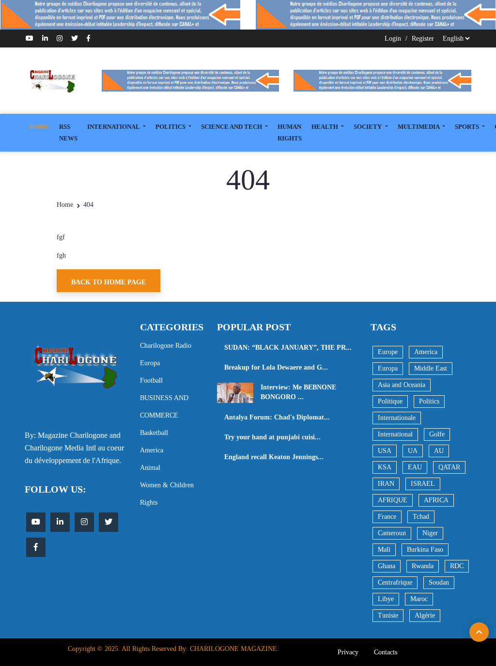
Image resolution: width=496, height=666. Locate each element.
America (425, 352)
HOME (39, 126)
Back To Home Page (108, 282)
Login (393, 38)
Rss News (68, 132)
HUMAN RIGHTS (290, 132)
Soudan (439, 582)
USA (384, 450)
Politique (390, 401)
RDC (457, 566)
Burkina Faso (425, 549)
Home (65, 204)
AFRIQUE (392, 500)
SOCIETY (368, 126)
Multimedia (419, 126)
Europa (388, 368)
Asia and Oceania (401, 384)
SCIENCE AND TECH (232, 126)
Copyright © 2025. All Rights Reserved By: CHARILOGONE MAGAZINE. (173, 648)
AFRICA (436, 500)
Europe (388, 352)
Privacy (348, 652)
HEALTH (325, 126)
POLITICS (171, 126)
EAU (415, 467)
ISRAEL (423, 483)
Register (423, 38)
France (387, 516)
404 (88, 204)
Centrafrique (395, 582)
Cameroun (392, 533)
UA (413, 450)
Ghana (386, 566)
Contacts (385, 652)
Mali (384, 549)
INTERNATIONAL (114, 126)
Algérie (425, 615)
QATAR (449, 467)
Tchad (421, 516)
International (395, 434)
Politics (429, 401)
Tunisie (388, 615)
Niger (430, 533)
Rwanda (423, 566)
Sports (467, 126)
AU (439, 450)
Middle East (430, 368)
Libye (386, 599)
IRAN (386, 483)
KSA (384, 467)
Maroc (419, 599)
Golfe (437, 434)
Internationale (397, 417)
